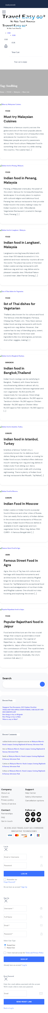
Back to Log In (9, 1008)
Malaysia (17, 92)
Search (6, 678)
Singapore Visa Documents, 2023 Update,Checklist (19, 707)
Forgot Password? (9, 882)
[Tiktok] (33, 820)
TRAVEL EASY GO (25, 828)
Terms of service (8, 803)
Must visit (25, 92)
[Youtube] (27, 820)
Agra (7, 555)
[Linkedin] (39, 820)
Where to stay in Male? (10, 719)
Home (2, 92)
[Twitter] (39, 814)
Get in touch (7, 821)
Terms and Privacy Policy (34, 953)
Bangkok (9, 362)
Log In (24, 965)
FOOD (9, 92)
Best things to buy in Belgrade (12, 714)
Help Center (30, 793)
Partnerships (7, 813)
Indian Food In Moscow (21, 504)
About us (5, 793)
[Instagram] (33, 814)
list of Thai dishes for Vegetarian (19, 306)
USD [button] (8, 33)
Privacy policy (7, 800)
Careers (4, 796)
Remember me (12, 879)
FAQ (3, 817)
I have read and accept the (25, 953)
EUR (14, 35)
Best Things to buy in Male (11, 717)
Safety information (33, 796)
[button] (21, 47)
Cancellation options (34, 800)
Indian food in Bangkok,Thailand (17, 370)
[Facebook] (27, 814)
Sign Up (24, 887)
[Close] (6, 849)
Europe (8, 433)
